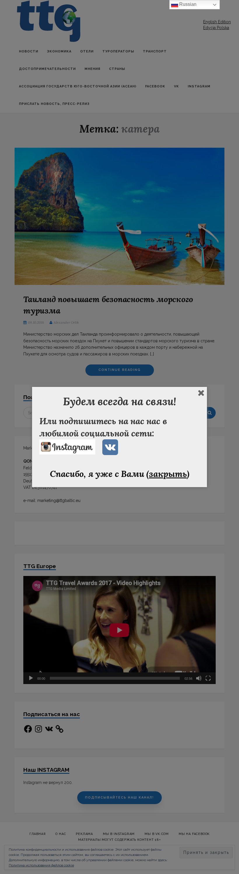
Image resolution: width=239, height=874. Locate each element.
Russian (187, 4)
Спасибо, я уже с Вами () (119, 473)
